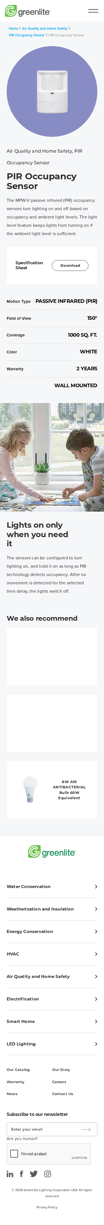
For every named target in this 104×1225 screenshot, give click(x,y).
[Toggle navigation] (93, 11)
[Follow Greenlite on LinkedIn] (10, 1174)
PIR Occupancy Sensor (27, 35)
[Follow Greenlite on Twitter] (34, 1174)
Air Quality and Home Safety (44, 28)
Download (70, 265)
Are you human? (22, 1138)
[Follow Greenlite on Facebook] (21, 1174)
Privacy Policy (47, 1207)
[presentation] (49, 1154)
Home (13, 28)
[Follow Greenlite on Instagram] (47, 1174)
